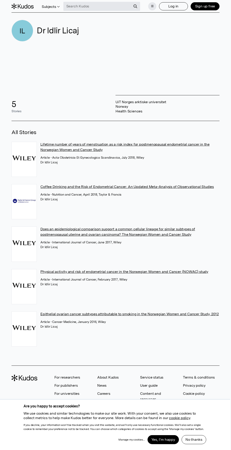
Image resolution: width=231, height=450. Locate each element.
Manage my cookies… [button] (131, 439)
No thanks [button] (193, 439)
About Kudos (108, 377)
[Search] (135, 6)
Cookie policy (194, 393)
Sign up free (205, 6)
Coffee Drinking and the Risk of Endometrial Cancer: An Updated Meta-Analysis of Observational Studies (127, 187)
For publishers (66, 385)
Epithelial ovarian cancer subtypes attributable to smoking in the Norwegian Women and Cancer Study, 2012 (129, 314)
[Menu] (152, 6)
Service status (151, 377)
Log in (173, 6)
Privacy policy (194, 385)
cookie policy (179, 418)
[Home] (23, 6)
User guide (149, 385)
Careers (103, 393)
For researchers (67, 377)
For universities (66, 393)
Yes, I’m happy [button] (163, 439)
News (101, 385)
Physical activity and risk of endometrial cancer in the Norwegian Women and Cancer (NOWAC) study (124, 272)
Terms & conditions (199, 377)
